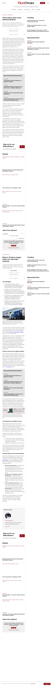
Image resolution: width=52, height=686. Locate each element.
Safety (33, 9)
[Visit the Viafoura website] (22, 238)
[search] (5, 3)
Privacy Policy (33, 683)
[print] (24, 34)
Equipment (38, 9)
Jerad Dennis (5, 460)
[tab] (5, 233)
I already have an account (13, 247)
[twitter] (13, 34)
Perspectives (27, 9)
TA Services (8, 366)
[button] (3, 3)
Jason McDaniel (13, 270)
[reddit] (15, 34)
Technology (20, 9)
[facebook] (9, 34)
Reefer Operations (5, 254)
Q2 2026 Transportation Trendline (16, 332)
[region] (13, 235)
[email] (17, 34)
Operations (14, 9)
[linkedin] (11, 34)
